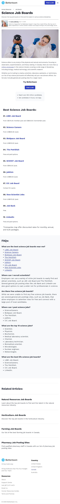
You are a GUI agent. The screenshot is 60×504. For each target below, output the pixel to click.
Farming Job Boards (12, 429)
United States (36, 464)
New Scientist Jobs (15, 194)
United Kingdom (36, 467)
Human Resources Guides (10, 491)
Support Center (7, 482)
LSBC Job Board (13, 116)
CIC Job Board (12, 183)
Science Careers (13, 127)
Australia (34, 472)
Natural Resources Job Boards (17, 399)
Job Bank (11, 206)
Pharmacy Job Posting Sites (16, 442)
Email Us (5, 488)
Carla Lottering (14, 21)
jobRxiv (10, 172)
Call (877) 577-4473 (8, 485)
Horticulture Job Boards (14, 415)
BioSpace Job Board (15, 138)
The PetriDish (13, 150)
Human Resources (6, 9)
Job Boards (18, 9)
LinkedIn (10, 217)
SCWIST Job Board (15, 161)
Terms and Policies (8, 494)
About (4, 479)
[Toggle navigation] (57, 2)
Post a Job (50, 3)
